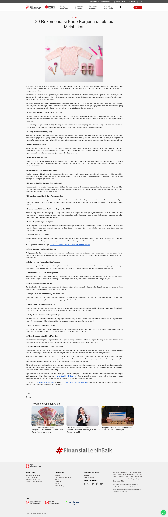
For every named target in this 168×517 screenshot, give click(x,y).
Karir (140, 1)
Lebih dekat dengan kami (63, 477)
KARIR (57, 484)
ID (26, 1)
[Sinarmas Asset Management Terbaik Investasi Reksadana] (33, 504)
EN (29, 1)
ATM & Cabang (120, 1)
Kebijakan (58, 481)
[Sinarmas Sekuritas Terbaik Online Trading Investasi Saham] (53, 504)
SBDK (57, 479)
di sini (125, 491)
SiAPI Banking (59, 486)
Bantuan (132, 1)
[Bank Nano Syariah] (72, 505)
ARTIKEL (74, 18)
